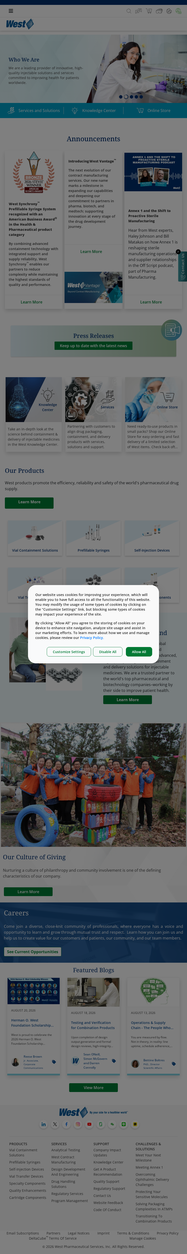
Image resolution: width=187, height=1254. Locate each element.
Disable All (107, 651)
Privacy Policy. (92, 637)
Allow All (139, 651)
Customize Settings (69, 651)
